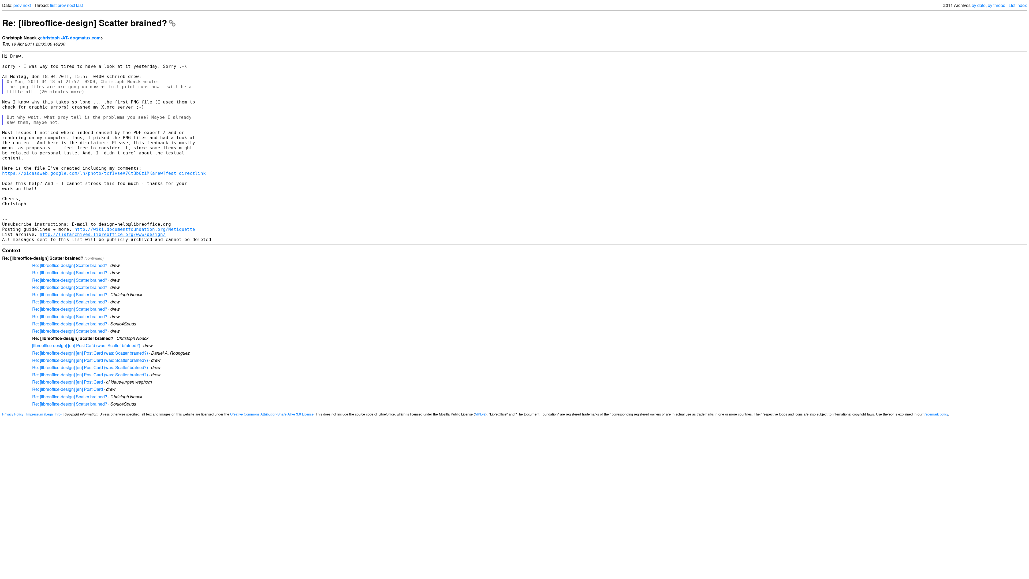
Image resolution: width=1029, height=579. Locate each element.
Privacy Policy (12, 414)
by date (979, 5)
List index (1018, 5)
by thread (996, 5)
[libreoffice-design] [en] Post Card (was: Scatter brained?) (86, 345)
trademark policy (935, 414)
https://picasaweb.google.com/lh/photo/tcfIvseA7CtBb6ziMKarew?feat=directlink (104, 173)
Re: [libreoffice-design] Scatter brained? (84, 22)
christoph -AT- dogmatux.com (70, 38)
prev (17, 5)
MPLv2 (480, 414)
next (27, 5)
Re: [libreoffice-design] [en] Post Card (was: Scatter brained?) (90, 353)
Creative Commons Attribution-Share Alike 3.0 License (272, 414)
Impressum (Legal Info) (44, 414)
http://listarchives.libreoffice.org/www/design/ (103, 234)
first (53, 5)
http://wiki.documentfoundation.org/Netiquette (134, 229)
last (79, 5)
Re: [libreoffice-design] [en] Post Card (67, 382)
